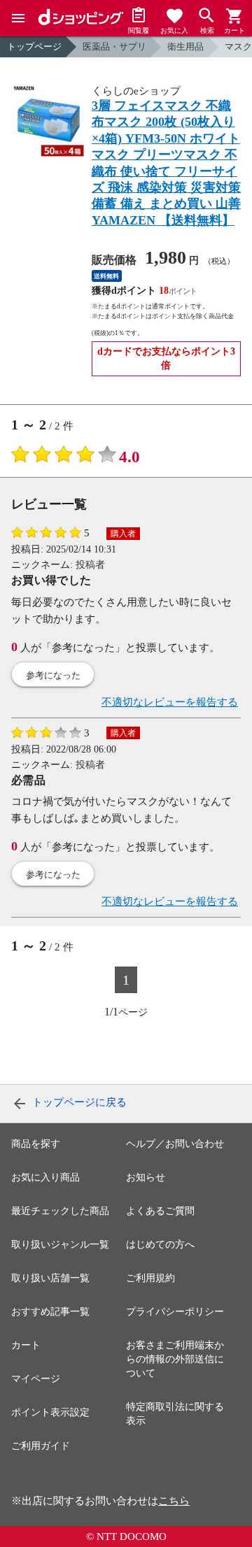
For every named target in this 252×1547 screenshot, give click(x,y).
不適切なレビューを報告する (170, 702)
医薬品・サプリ (114, 46)
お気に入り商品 (45, 1177)
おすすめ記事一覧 (50, 1311)
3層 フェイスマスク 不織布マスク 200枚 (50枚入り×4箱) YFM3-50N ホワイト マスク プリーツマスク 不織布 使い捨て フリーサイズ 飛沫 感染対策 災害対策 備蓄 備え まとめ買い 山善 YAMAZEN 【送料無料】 (166, 163)
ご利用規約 (150, 1278)
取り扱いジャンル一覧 (60, 1244)
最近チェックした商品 (60, 1211)
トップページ (34, 46)
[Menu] (18, 18)
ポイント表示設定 (50, 1412)
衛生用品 (185, 46)
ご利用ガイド (40, 1446)
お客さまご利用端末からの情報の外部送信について (175, 1359)
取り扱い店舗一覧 (50, 1278)
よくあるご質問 (160, 1211)
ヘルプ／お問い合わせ (175, 1144)
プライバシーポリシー (175, 1311)
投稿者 (90, 564)
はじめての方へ (160, 1244)
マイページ (35, 1379)
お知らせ (145, 1177)
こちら (174, 1500)
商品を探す (35, 1144)
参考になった (53, 675)
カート (26, 1345)
